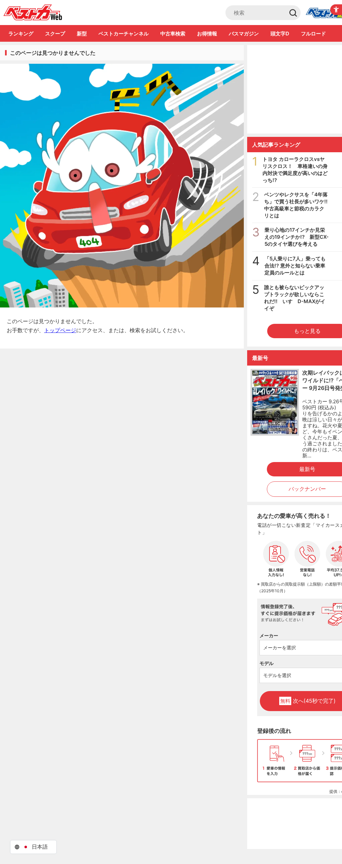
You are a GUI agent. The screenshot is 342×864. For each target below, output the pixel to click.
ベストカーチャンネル (124, 33)
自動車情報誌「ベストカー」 (32, 12)
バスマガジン (244, 33)
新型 (82, 33)
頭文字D (280, 33)
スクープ (55, 33)
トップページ (60, 330)
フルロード (313, 33)
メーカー (269, 635)
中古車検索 (172, 33)
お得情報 (207, 33)
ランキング (20, 33)
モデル (267, 663)
